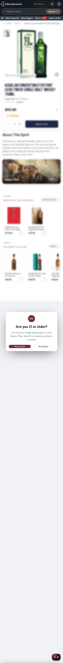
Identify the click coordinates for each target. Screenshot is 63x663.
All (2, 18)
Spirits (40, 18)
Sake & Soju (54, 18)
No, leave (43, 346)
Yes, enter (20, 346)
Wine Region (27, 18)
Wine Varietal (12, 18)
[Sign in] (52, 4)
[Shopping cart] (59, 4)
